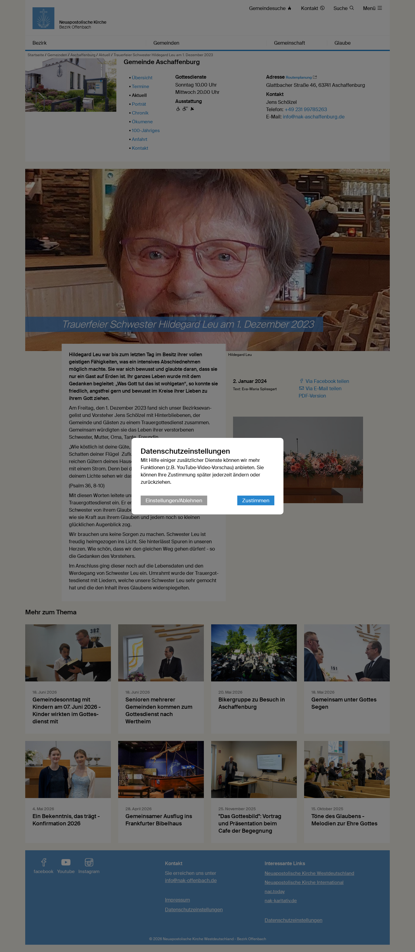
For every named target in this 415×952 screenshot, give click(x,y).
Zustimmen (255, 500)
